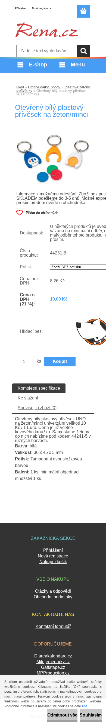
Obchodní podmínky (53, 597)
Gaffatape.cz (53, 667)
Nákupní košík (53, 561)
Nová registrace (42, 8)
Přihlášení (21, 8)
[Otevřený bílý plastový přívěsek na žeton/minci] (53, 136)
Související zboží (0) (37, 407)
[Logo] (46, 29)
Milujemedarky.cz (53, 661)
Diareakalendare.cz (53, 656)
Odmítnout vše (62, 715)
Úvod (20, 87)
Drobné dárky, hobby (44, 87)
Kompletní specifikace (39, 388)
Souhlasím (91, 715)
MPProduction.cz (53, 673)
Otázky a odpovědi (53, 591)
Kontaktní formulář (53, 626)
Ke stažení (28, 398)
